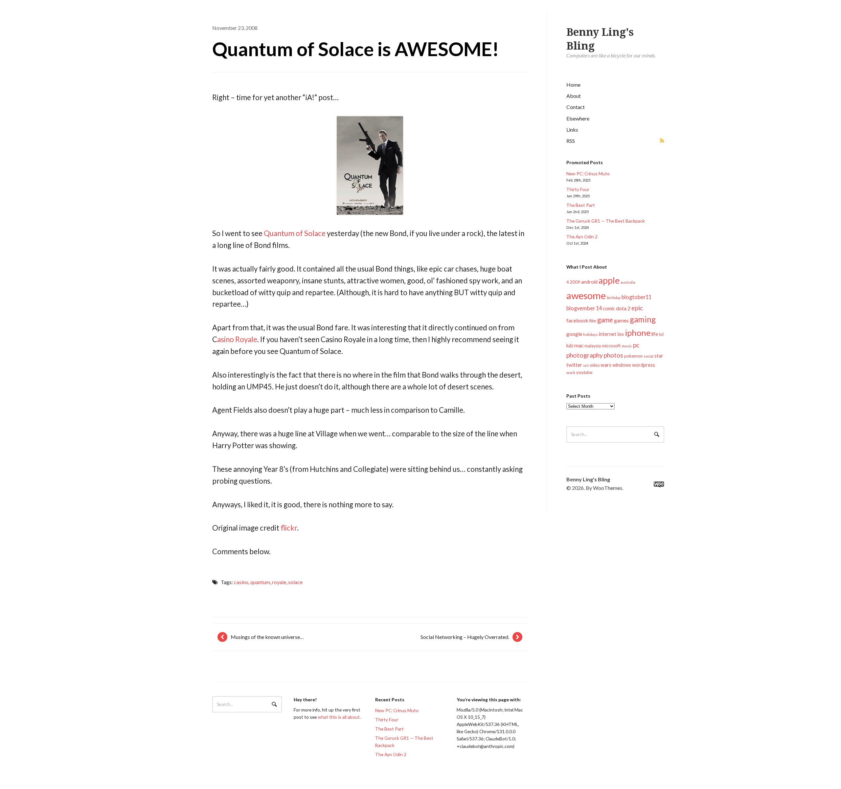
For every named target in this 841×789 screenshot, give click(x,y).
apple (609, 280)
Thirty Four (577, 189)
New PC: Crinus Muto (588, 173)
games (621, 320)
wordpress (643, 365)
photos (613, 355)
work (570, 372)
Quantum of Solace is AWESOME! (355, 48)
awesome (586, 295)
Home (573, 84)
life (654, 334)
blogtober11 (636, 297)
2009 (575, 282)
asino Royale (237, 339)
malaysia (592, 345)
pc (636, 345)
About (573, 96)
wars (606, 365)
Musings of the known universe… (267, 637)
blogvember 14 (584, 308)
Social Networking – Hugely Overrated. (464, 637)
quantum (260, 582)
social (648, 356)
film (592, 320)
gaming (643, 319)
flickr (289, 527)
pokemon (633, 356)
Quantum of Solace (295, 233)
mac (578, 345)
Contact (575, 107)
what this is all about (339, 717)
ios (620, 334)
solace (295, 582)
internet (607, 334)
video (595, 365)
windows (621, 365)
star (658, 356)
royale (279, 582)
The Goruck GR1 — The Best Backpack (605, 221)
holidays (590, 334)
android (589, 282)
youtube (584, 372)
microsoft (611, 345)
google (574, 334)
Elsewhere (577, 118)
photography (584, 355)
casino (241, 582)
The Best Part (580, 205)
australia (628, 282)
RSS (570, 141)
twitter (574, 365)
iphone (637, 333)
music (627, 346)
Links (572, 129)
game (605, 320)
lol (661, 334)
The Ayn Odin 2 (582, 236)
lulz (569, 345)
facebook (577, 320)
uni (586, 365)
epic (637, 308)
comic (609, 308)
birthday (614, 298)
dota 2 (623, 308)
